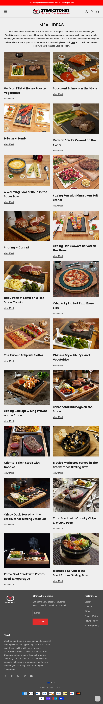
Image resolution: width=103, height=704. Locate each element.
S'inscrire (40, 621)
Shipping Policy (92, 625)
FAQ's (87, 611)
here (73, 42)
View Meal (9, 98)
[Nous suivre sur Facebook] (5, 676)
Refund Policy (91, 621)
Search (88, 602)
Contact (88, 606)
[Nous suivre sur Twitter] (12, 676)
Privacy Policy (91, 616)
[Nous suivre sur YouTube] (31, 676)
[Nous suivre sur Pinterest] (25, 676)
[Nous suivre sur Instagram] (18, 676)
